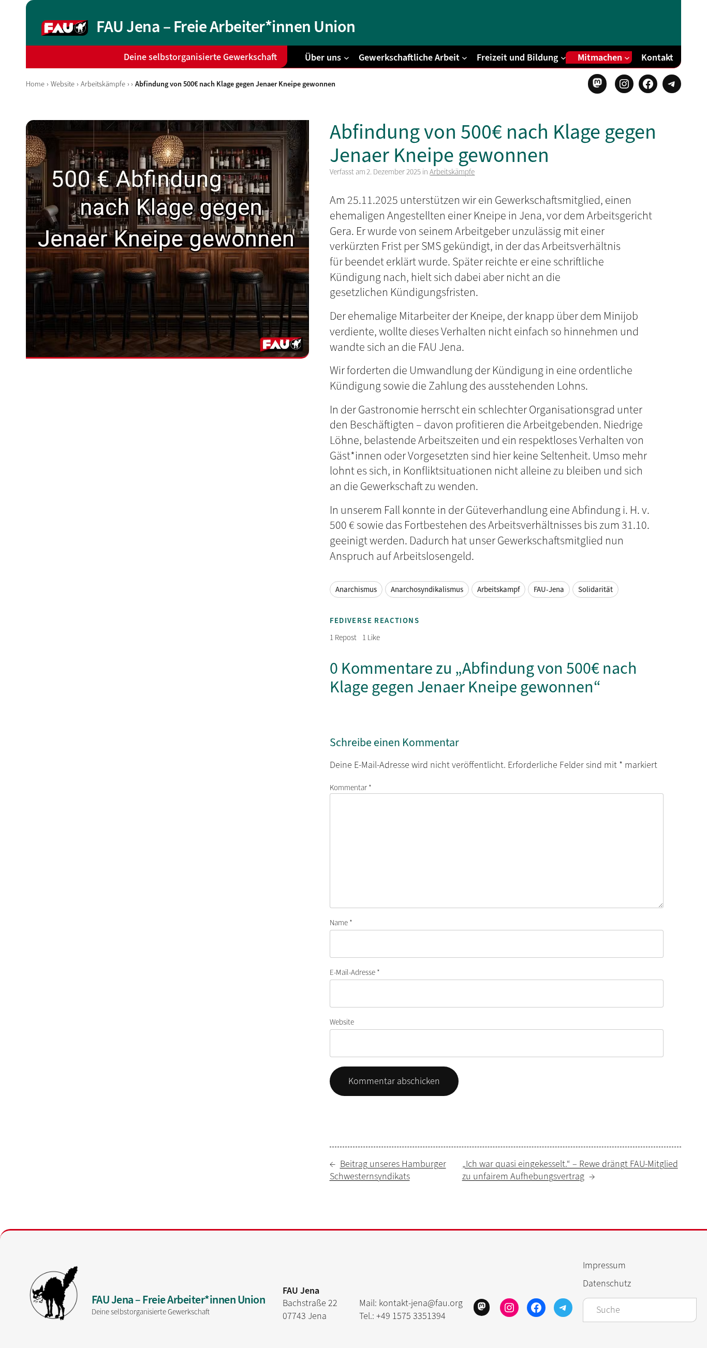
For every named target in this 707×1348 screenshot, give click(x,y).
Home (35, 84)
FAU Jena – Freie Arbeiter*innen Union (226, 26)
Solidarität (595, 589)
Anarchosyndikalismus (427, 589)
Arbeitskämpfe (103, 84)
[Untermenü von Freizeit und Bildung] (563, 57)
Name (341, 922)
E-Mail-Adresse (355, 972)
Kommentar (351, 787)
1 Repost (343, 637)
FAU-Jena (549, 589)
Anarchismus (356, 589)
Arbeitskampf (498, 589)
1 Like (371, 637)
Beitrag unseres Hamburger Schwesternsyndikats (388, 1170)
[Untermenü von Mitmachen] (627, 57)
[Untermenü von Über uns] (346, 57)
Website (63, 84)
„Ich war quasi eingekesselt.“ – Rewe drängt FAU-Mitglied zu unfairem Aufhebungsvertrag (570, 1170)
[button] (597, 84)
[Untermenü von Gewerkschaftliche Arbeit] (464, 57)
